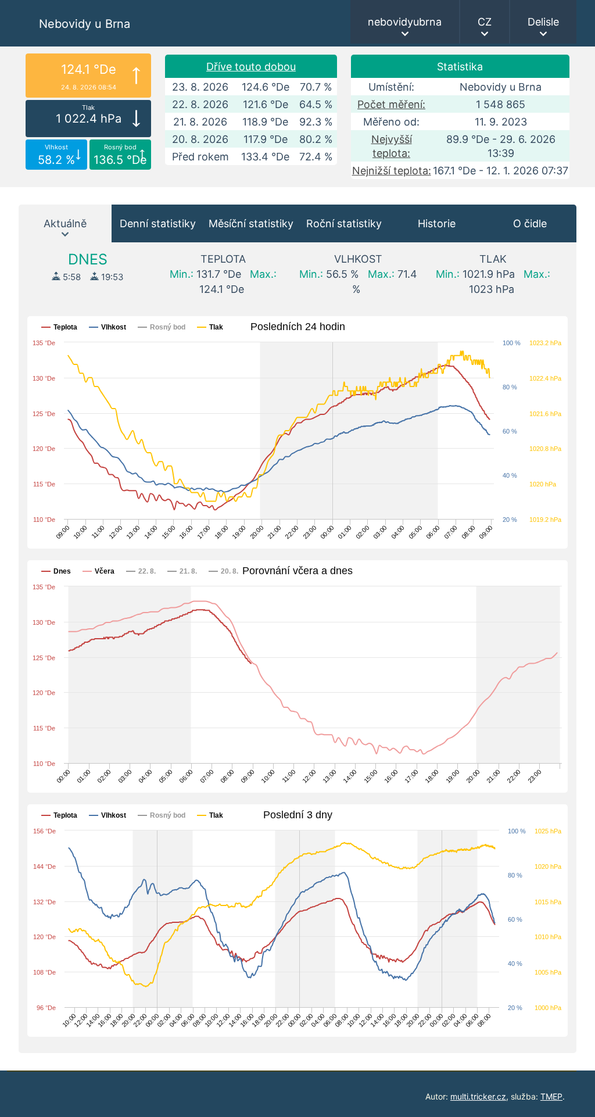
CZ (485, 22)
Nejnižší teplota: (391, 170)
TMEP (551, 1096)
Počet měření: (391, 104)
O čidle (530, 223)
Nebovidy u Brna (84, 24)
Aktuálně (65, 223)
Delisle (543, 22)
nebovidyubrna (405, 22)
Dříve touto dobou (251, 66)
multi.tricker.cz (478, 1096)
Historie (437, 223)
